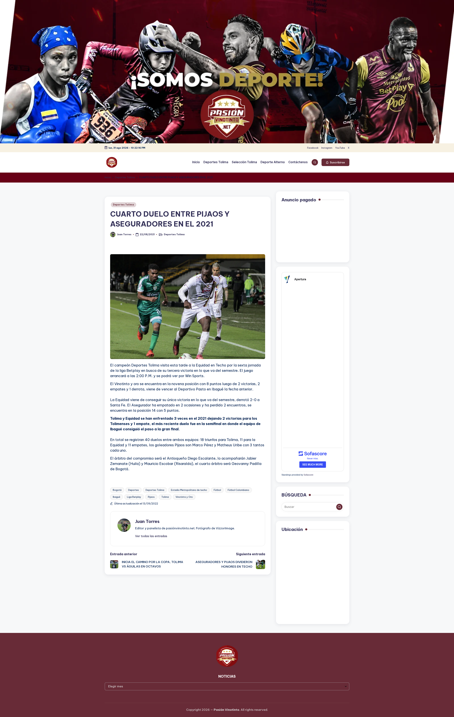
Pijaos (151, 496)
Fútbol (217, 490)
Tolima (165, 496)
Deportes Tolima (123, 204)
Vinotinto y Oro (184, 496)
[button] (335, 162)
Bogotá (117, 490)
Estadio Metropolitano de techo (189, 490)
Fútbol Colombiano (238, 490)
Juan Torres (147, 521)
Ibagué (116, 496)
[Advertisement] (312, 232)
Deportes (133, 490)
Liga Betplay (134, 496)
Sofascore (308, 475)
